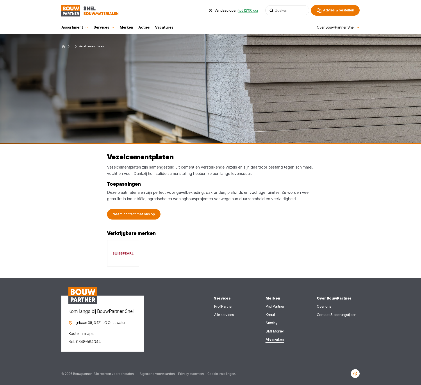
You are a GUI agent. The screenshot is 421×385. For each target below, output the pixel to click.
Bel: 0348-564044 (84, 341)
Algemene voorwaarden (157, 374)
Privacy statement (191, 374)
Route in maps (81, 333)
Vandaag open (236, 10)
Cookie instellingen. (221, 374)
